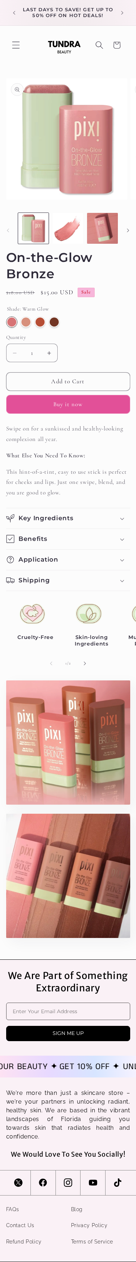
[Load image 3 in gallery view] (102, 228)
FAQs (13, 1209)
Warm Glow (11, 322)
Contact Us (20, 1225)
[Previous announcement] (14, 13)
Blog (77, 1209)
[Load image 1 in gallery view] (33, 228)
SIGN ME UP (68, 1033)
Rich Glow (40, 322)
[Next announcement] (122, 13)
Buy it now (68, 404)
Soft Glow (26, 322)
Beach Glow (54, 322)
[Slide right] (128, 230)
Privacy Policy (89, 1225)
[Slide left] (8, 230)
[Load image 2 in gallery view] (68, 228)
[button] (16, 45)
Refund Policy (24, 1242)
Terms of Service (92, 1242)
